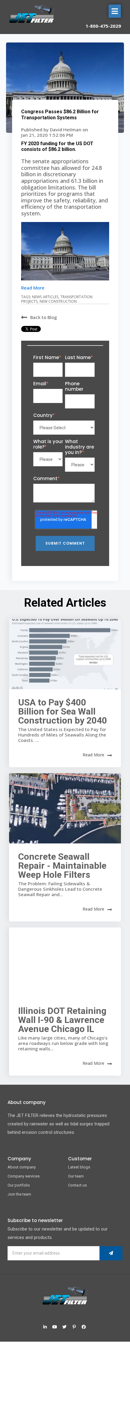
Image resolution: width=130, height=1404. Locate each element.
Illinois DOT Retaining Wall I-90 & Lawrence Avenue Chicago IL (62, 1019)
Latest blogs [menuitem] (79, 1167)
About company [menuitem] (22, 1167)
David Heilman (66, 130)
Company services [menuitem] (24, 1176)
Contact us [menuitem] (77, 1185)
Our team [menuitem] (76, 1176)
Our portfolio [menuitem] (19, 1185)
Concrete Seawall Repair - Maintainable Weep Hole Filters (62, 865)
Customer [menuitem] (80, 1158)
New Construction (58, 301)
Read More (32, 288)
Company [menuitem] (19, 1158)
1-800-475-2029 (103, 26)
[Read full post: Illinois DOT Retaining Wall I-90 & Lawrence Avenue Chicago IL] (65, 962)
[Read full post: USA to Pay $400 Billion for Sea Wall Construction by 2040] (65, 654)
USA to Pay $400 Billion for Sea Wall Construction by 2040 (62, 711)
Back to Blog (43, 317)
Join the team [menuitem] (19, 1194)
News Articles (45, 296)
